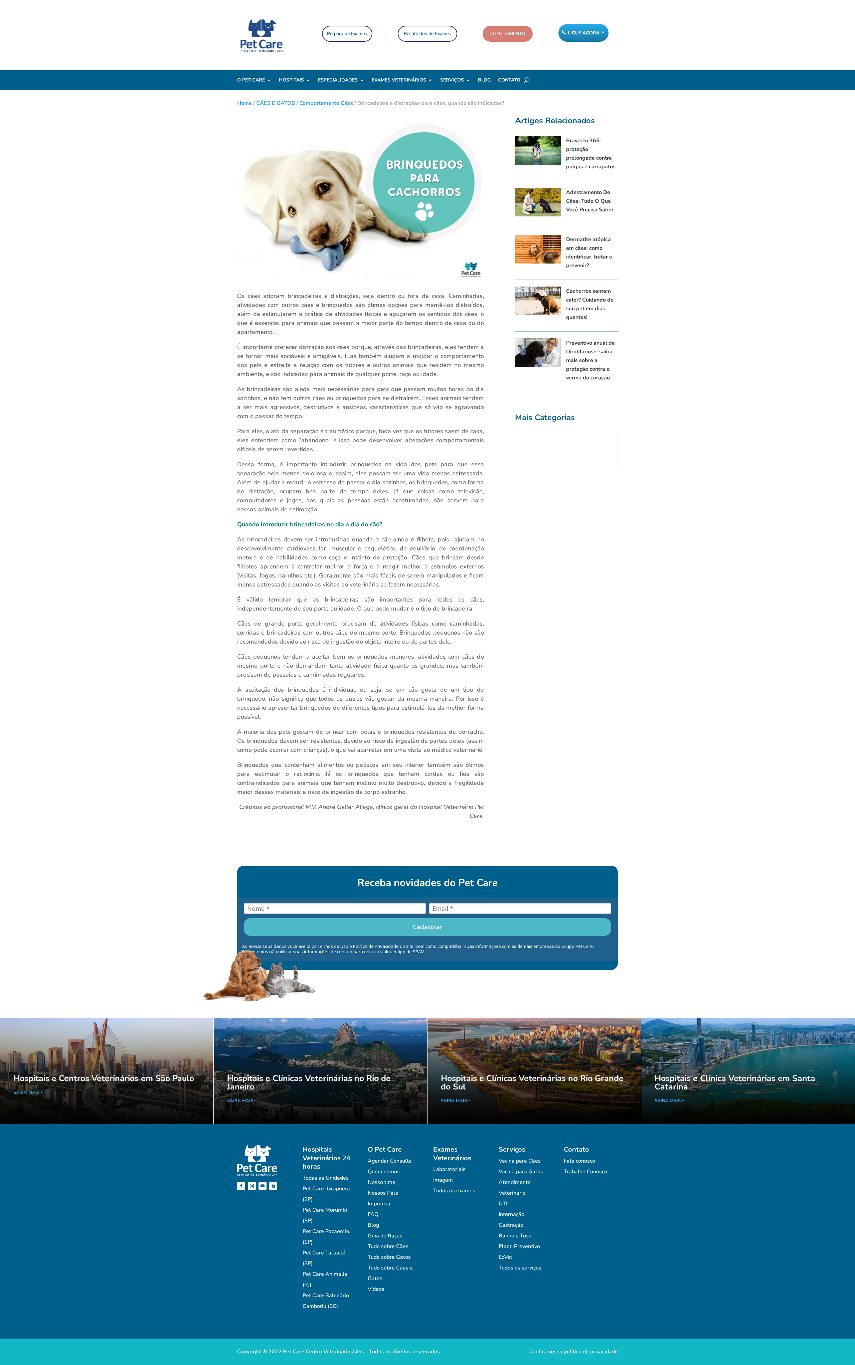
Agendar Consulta (390, 1161)
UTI (503, 1203)
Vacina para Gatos (521, 1171)
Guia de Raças (385, 1235)
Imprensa (379, 1203)
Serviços (452, 80)
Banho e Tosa (515, 1235)
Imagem (443, 1180)
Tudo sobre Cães (388, 1246)
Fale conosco (579, 1161)
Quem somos (384, 1171)
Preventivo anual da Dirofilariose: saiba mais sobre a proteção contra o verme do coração (590, 360)
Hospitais (291, 80)
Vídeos (376, 1289)
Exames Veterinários (399, 80)
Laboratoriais (449, 1169)
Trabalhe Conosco (585, 1171)
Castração (511, 1225)
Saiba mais (26, 1092)
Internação (511, 1214)
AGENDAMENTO (507, 33)
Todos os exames (454, 1190)
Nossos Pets (383, 1193)
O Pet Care (251, 80)
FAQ (373, 1214)
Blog (484, 80)
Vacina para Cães (520, 1161)
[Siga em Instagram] (252, 1186)
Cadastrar (427, 926)
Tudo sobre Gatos (389, 1257)
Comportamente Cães (326, 103)
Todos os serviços (520, 1267)
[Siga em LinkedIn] (273, 1186)
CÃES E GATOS (275, 103)
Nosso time (381, 1182)
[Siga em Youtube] (263, 1186)
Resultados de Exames (427, 33)
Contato (509, 80)
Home (244, 103)
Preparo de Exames (347, 33)
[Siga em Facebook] (241, 1186)
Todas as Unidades (326, 1178)
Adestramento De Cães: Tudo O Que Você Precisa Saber (590, 201)
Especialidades (338, 80)
